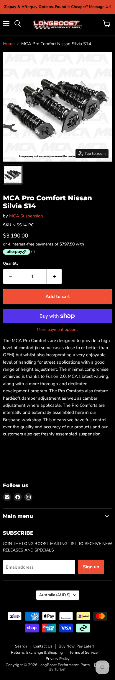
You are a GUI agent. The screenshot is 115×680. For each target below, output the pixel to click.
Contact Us (42, 646)
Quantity (11, 263)
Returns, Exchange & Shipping (37, 652)
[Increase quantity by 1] (54, 276)
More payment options (57, 329)
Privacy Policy (58, 658)
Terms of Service (83, 652)
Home (9, 43)
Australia (54, 595)
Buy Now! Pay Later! (76, 646)
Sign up (91, 567)
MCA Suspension (26, 216)
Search (21, 646)
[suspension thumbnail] (12, 174)
